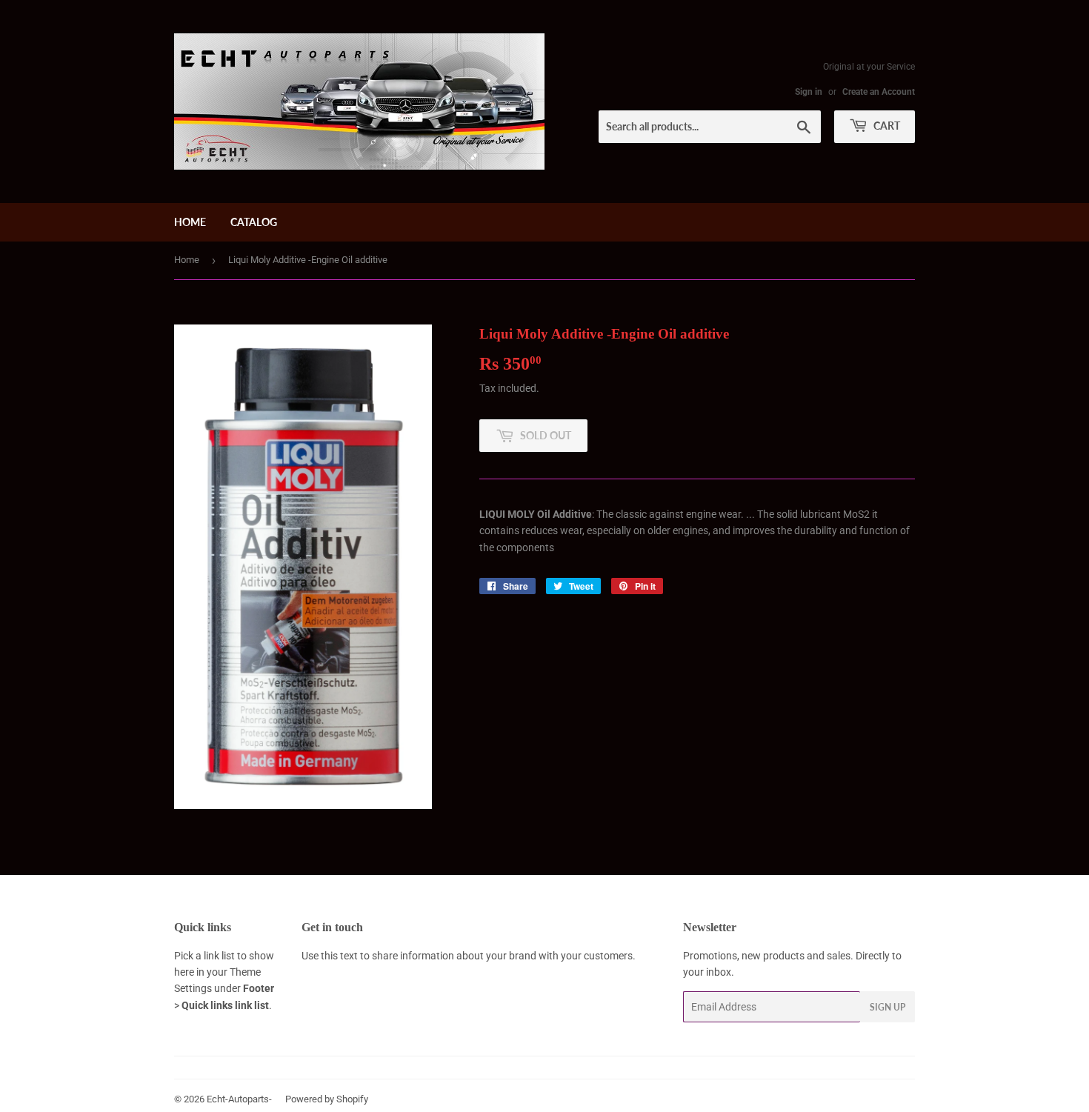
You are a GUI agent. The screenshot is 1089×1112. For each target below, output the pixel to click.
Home (190, 222)
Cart (885, 125)
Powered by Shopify (326, 1099)
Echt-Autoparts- (239, 1099)
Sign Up (887, 1007)
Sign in (808, 92)
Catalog (253, 222)
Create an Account (878, 92)
